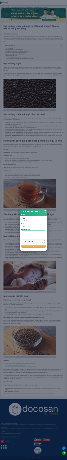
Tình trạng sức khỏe (25, 229)
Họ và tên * (23, 218)
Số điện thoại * (24, 223)
